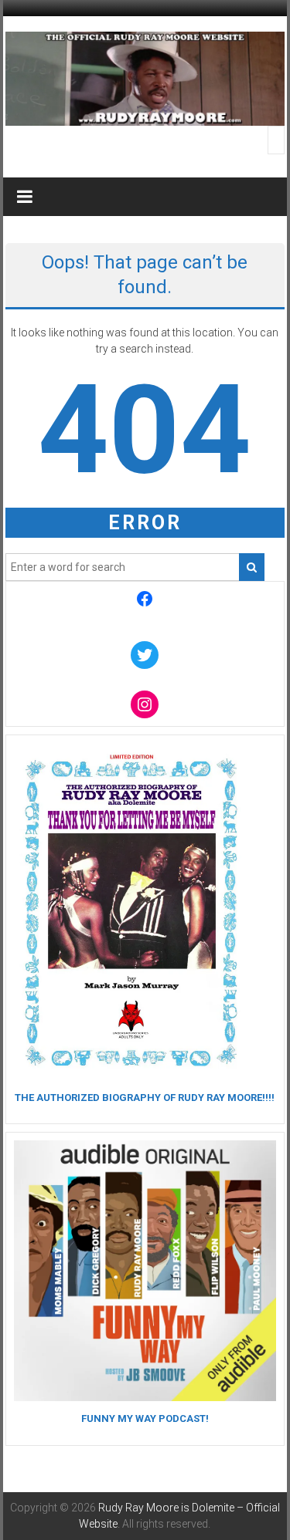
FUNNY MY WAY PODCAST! (145, 1418)
